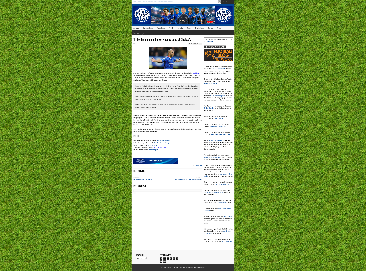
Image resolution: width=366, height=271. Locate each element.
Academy (136, 28)
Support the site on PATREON (166, 1)
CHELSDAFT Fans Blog (179, 267)
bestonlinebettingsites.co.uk (213, 192)
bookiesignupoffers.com (218, 126)
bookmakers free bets (223, 184)
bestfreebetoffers (221, 202)
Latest (136, 33)
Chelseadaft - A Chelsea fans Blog (196, 267)
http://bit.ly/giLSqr (155, 150)
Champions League (147, 28)
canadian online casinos (216, 140)
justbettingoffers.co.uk (211, 83)
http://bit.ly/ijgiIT (153, 145)
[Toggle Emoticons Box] (134, 193)
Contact (144, 1)
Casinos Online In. (219, 69)
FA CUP (171, 28)
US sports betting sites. (218, 96)
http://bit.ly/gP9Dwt (163, 140)
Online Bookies (209, 108)
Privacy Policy (152, 1)
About (139, 1)
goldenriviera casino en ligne (212, 157)
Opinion (189, 28)
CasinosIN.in (210, 41)
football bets (228, 216)
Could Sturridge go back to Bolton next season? (188, 179)
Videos (219, 28)
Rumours (211, 28)
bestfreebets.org (218, 118)
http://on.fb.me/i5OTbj (161, 143)
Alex (136, 43)
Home (134, 1)
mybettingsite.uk (226, 241)
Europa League (161, 28)
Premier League (199, 28)
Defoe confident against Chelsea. (143, 179)
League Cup (180, 28)
